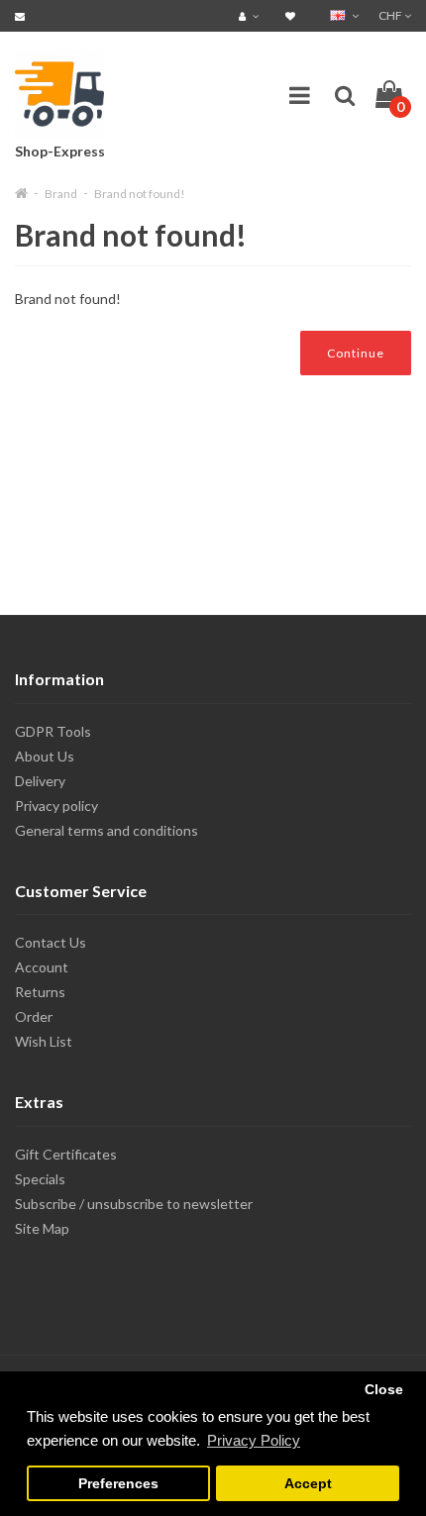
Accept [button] (308, 1483)
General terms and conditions (106, 830)
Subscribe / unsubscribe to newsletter (134, 1203)
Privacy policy (56, 805)
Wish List (43, 1041)
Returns (40, 991)
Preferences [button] (118, 1483)
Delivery (40, 780)
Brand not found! (139, 193)
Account (41, 967)
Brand (61, 193)
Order (34, 1016)
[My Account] (251, 15)
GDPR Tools (53, 731)
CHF (391, 15)
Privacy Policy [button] (253, 1440)
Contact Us (50, 942)
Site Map (42, 1228)
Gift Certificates (66, 1154)
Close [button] (384, 1389)
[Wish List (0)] (292, 15)
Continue (355, 353)
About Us (44, 756)
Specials (40, 1178)
